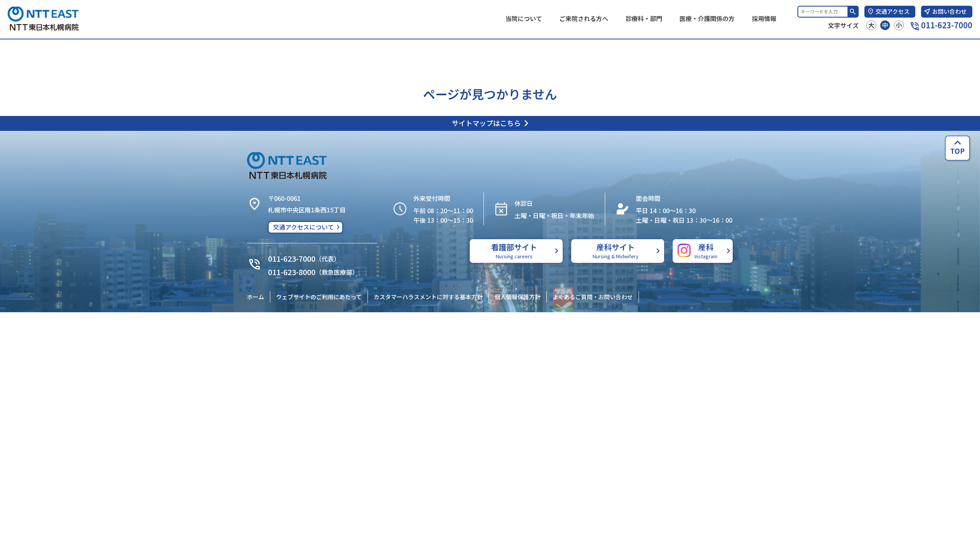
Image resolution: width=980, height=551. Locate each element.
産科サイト (616, 250)
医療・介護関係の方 (707, 18)
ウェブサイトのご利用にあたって (319, 297)
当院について (523, 18)
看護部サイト (514, 250)
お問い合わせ (949, 11)
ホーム (255, 297)
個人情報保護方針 (518, 297)
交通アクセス (892, 11)
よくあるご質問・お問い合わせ (592, 297)
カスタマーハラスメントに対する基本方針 (428, 297)
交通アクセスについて (303, 226)
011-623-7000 (946, 25)
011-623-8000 (291, 271)
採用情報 (764, 18)
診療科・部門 (644, 18)
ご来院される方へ (583, 18)
